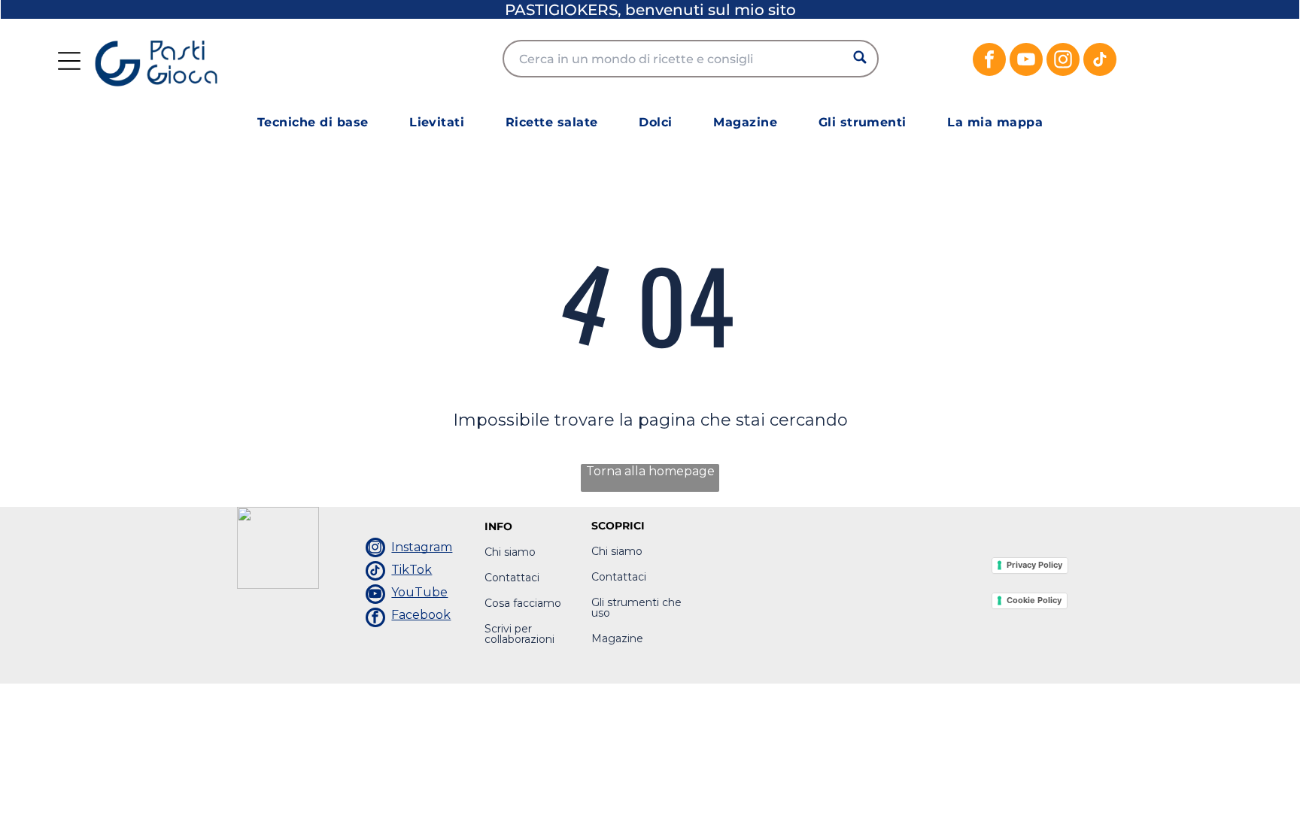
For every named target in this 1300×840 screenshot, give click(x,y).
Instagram (421, 547)
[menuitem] (313, 122)
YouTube (419, 592)
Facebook (421, 615)
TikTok (411, 570)
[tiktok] (1099, 61)
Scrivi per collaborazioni (519, 634)
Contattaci (511, 577)
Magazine (617, 638)
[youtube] (1026, 61)
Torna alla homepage (650, 471)
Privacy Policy (1034, 564)
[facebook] (989, 61)
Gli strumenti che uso (636, 608)
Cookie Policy (1034, 600)
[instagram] (1063, 61)
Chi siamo (510, 552)
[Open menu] (69, 61)
